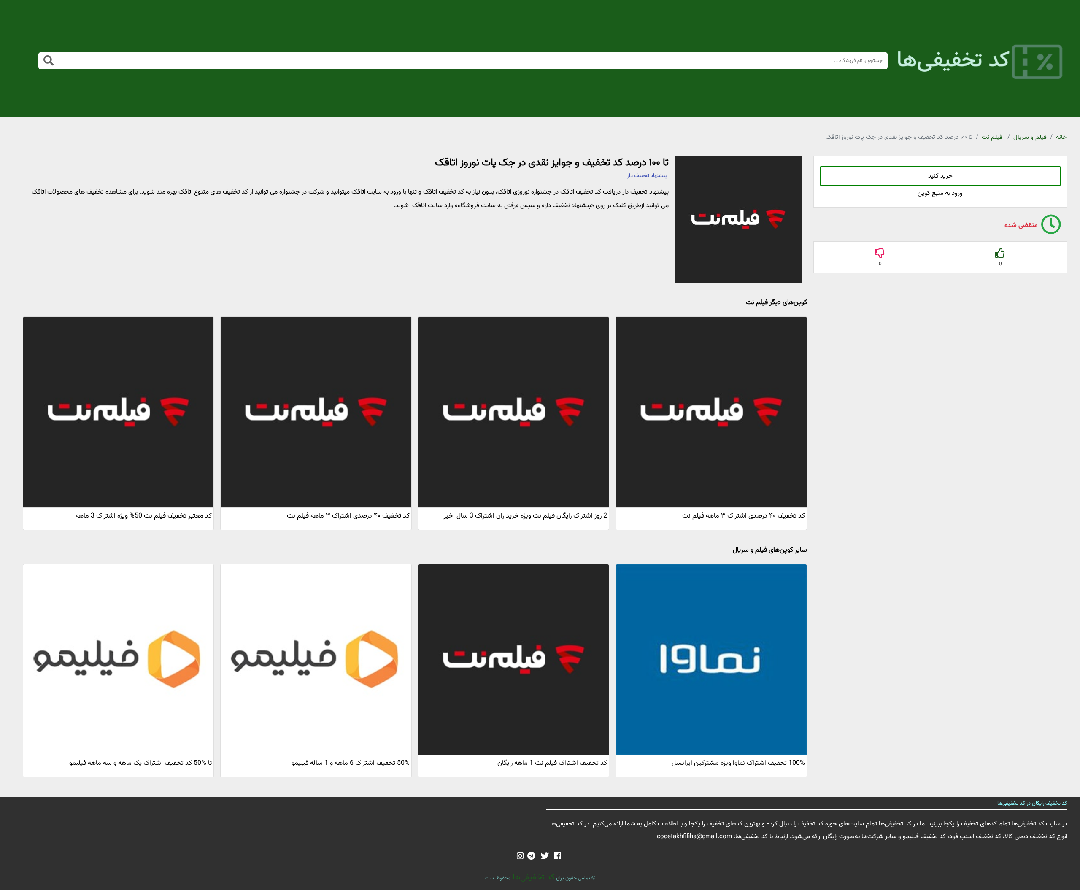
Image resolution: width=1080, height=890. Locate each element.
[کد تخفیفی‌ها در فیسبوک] (557, 856)
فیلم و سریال (1030, 137)
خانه (1061, 137)
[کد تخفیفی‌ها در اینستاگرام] (520, 856)
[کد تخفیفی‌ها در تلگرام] (531, 856)
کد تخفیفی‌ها (532, 877)
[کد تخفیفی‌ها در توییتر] (545, 856)
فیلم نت (992, 137)
